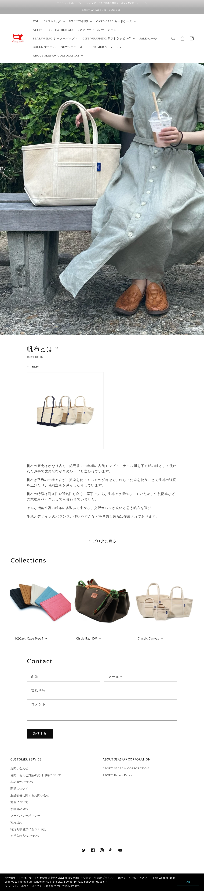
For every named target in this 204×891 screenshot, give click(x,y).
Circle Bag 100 (86, 638)
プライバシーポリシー (25, 815)
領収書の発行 (19, 809)
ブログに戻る (104, 541)
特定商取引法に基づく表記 (28, 829)
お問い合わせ (19, 768)
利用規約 (16, 822)
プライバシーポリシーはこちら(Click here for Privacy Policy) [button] (42, 886)
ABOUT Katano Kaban (117, 775)
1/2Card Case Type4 (29, 638)
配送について (19, 788)
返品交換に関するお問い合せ (29, 795)
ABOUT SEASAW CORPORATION (126, 768)
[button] (53, 21)
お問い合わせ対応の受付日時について (35, 775)
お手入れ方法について (25, 836)
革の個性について (22, 782)
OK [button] (188, 882)
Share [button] (35, 366)
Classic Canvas (148, 638)
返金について (19, 802)
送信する (40, 733)
